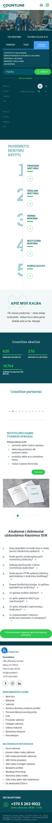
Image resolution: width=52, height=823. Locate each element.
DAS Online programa (16, 760)
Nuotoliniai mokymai (15, 731)
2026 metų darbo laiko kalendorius (22, 779)
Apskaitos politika (14, 768)
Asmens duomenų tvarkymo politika (23, 708)
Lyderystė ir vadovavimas (15, 53)
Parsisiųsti (38, 472)
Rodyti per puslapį (27, 92)
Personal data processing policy (21, 712)
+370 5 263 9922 (10, 676)
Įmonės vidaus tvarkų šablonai (20, 752)
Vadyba (41, 45)
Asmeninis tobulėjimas (14, 61)
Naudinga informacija (16, 771)
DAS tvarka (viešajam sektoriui (20, 764)
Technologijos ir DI (37, 37)
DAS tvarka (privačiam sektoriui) (21, 756)
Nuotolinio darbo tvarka (17, 775)
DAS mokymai (9, 64)
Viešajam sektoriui (14, 723)
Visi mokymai (14, 37)
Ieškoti (44, 71)
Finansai (10, 45)
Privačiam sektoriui (15, 720)
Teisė (26, 45)
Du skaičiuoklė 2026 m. (17, 783)
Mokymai (10, 700)
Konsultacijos (12, 735)
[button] (9, 411)
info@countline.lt (10, 673)
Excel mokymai (13, 748)
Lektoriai (10, 704)
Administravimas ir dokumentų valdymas (22, 56)
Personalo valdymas (13, 59)
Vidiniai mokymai (14, 727)
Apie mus (10, 696)
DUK (8, 716)
